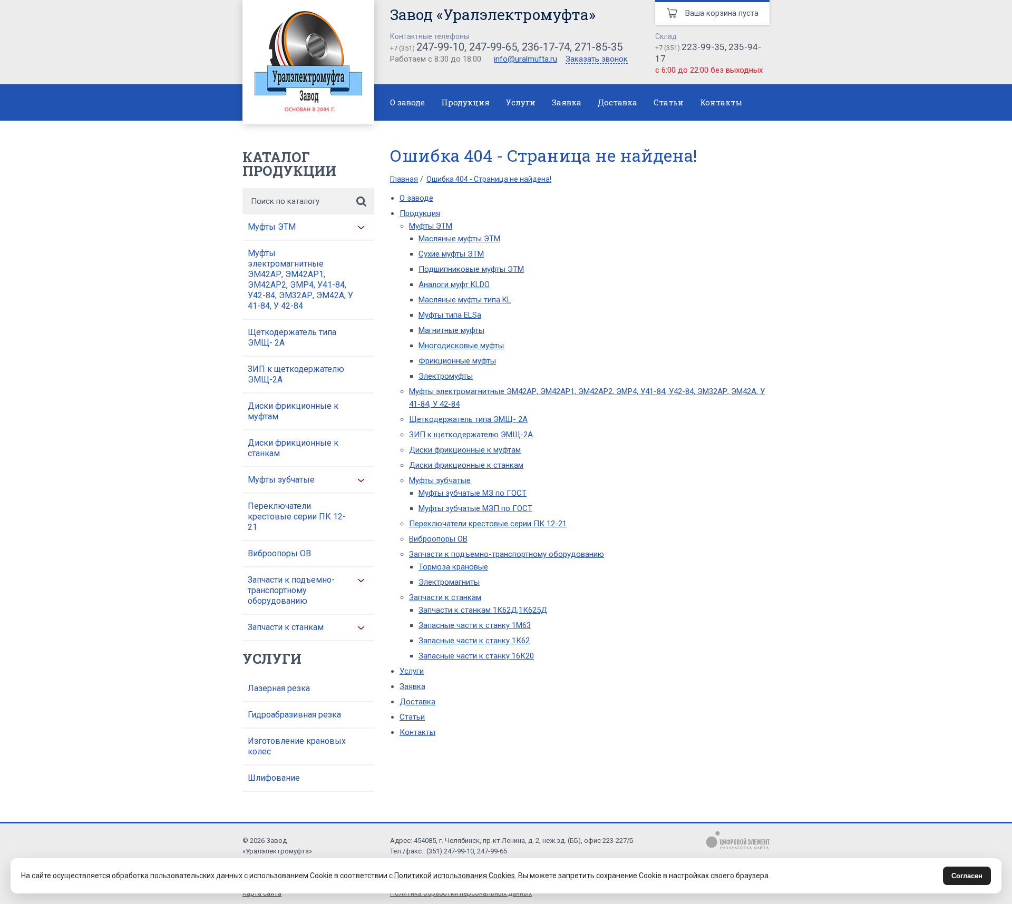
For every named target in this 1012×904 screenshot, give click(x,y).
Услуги (521, 102)
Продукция (465, 102)
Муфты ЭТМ (272, 227)
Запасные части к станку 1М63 (475, 625)
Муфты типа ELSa (450, 315)
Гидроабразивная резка (294, 715)
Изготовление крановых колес (297, 746)
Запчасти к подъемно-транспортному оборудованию (291, 590)
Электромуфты (446, 376)
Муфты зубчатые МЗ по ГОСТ (473, 493)
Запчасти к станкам (286, 627)
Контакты (721, 102)
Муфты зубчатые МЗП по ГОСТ (475, 508)
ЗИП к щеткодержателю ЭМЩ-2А (296, 374)
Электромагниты (449, 582)
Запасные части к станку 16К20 (476, 656)
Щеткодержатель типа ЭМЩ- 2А (292, 337)
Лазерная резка (279, 688)
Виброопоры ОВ (279, 553)
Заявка (566, 102)
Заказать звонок (597, 59)
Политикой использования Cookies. (456, 875)
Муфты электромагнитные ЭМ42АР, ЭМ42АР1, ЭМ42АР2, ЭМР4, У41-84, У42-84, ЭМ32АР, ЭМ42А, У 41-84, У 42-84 (300, 279)
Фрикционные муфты (457, 361)
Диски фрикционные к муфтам (293, 411)
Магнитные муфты (451, 330)
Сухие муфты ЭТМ (451, 254)
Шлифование (274, 778)
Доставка (617, 102)
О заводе (407, 102)
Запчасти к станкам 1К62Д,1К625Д (483, 610)
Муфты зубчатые (281, 480)
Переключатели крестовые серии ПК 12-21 (297, 516)
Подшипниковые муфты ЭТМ (471, 269)
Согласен (966, 876)
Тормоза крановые (453, 567)
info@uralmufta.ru (525, 59)
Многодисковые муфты (461, 345)
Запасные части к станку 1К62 (474, 640)
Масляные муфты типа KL (465, 299)
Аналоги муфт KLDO (454, 284)
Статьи (669, 102)
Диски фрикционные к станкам (293, 448)
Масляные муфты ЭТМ (459, 238)
